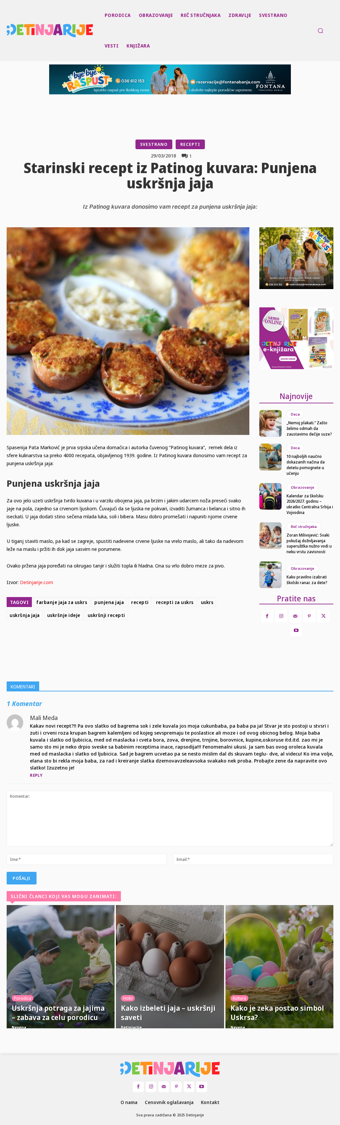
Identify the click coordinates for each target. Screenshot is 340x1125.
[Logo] (8, 30)
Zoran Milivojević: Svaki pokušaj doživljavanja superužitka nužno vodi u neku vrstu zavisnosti (309, 543)
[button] (320, 31)
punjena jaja (109, 602)
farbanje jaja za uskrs (61, 602)
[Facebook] (126, 639)
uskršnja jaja (25, 615)
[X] (141, 639)
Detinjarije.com (36, 582)
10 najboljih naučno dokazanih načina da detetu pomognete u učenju (306, 465)
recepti (140, 602)
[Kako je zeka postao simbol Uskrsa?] (279, 966)
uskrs (207, 602)
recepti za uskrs (175, 602)
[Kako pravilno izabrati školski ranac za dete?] (270, 575)
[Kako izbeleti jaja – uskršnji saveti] (170, 966)
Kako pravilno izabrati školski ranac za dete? (307, 579)
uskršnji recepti (106, 615)
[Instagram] (281, 616)
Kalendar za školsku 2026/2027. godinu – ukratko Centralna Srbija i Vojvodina (310, 504)
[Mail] (295, 616)
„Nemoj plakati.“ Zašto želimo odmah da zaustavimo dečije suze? (309, 428)
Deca (295, 414)
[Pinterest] (156, 639)
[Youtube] (296, 630)
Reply (36, 775)
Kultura (239, 998)
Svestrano (154, 144)
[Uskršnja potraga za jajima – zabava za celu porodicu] (61, 966)
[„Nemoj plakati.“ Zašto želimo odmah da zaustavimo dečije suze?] (270, 423)
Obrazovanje (302, 487)
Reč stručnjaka (304, 526)
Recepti (190, 144)
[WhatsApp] (172, 639)
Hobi (127, 998)
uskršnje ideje (63, 615)
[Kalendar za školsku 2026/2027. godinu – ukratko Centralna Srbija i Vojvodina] (270, 496)
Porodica (22, 998)
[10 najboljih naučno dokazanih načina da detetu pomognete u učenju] (270, 457)
